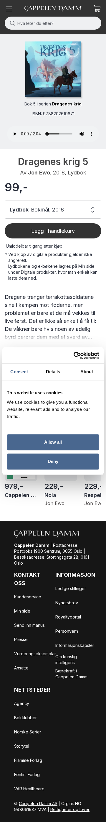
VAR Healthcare (29, 788)
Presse (21, 639)
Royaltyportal (68, 616)
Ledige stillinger (70, 588)
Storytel (21, 746)
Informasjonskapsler (74, 645)
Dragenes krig (67, 103)
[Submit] (11, 23)
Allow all (53, 442)
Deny (53, 461)
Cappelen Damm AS (38, 803)
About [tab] (86, 371)
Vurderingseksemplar (35, 653)
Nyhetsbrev (66, 602)
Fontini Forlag (27, 774)
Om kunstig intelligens (66, 659)
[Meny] (9, 9)
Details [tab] (53, 371)
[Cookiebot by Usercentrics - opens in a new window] (74, 355)
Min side (22, 610)
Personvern (66, 631)
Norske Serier (27, 731)
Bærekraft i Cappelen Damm (71, 673)
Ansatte (21, 667)
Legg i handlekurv (53, 231)
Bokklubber (25, 717)
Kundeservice (27, 596)
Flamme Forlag (28, 760)
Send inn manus (29, 625)
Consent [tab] (19, 371)
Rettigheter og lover (70, 809)
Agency (21, 703)
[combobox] (53, 23)
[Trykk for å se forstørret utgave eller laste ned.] (52, 69)
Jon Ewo (39, 172)
